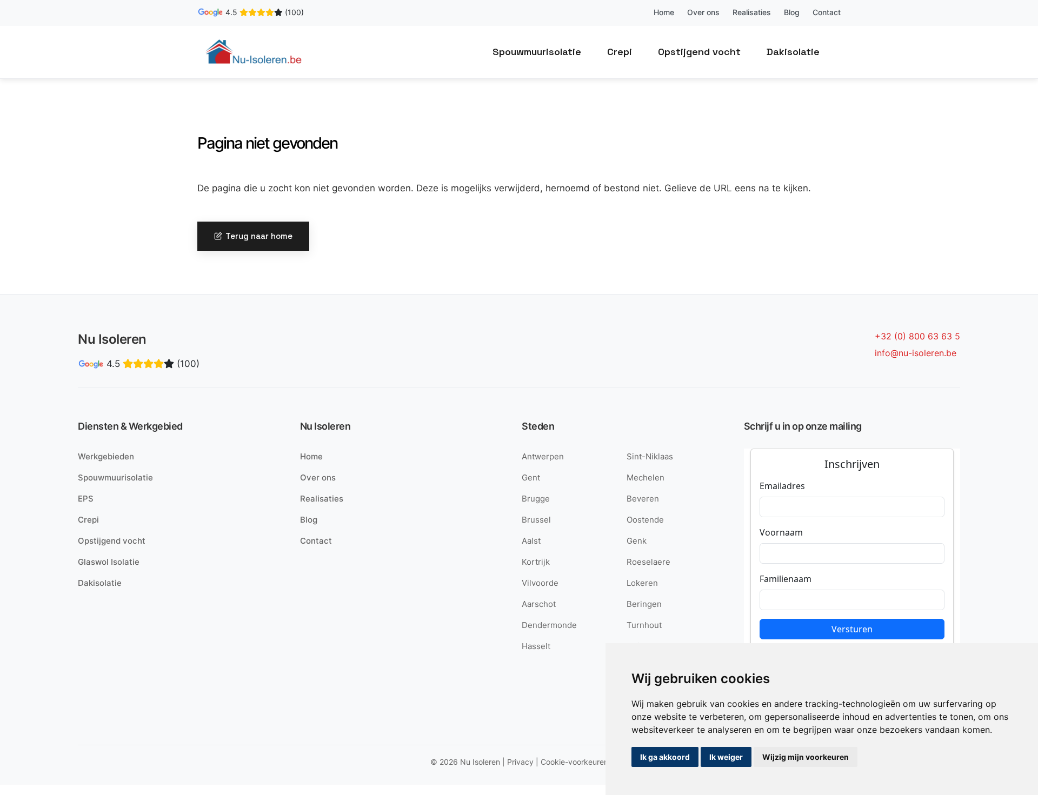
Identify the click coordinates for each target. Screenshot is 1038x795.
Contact (827, 12)
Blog (792, 12)
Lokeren (642, 583)
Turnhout (644, 625)
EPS (86, 498)
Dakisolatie (793, 51)
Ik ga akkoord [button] (665, 756)
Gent (531, 477)
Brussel (536, 520)
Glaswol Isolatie (108, 562)
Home (664, 12)
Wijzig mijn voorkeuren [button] (805, 756)
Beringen (644, 604)
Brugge (536, 498)
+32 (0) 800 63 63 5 (917, 336)
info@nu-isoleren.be (915, 353)
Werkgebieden (106, 456)
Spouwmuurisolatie (537, 51)
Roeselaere (648, 562)
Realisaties (752, 12)
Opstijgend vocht (699, 51)
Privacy (520, 761)
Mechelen (645, 477)
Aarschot (539, 604)
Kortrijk (536, 562)
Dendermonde (549, 625)
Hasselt (536, 646)
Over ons (703, 12)
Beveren (643, 498)
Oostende (645, 520)
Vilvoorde (540, 583)
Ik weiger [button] (726, 756)
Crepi (619, 51)
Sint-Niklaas (650, 456)
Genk (637, 541)
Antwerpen (543, 456)
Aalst (531, 541)
